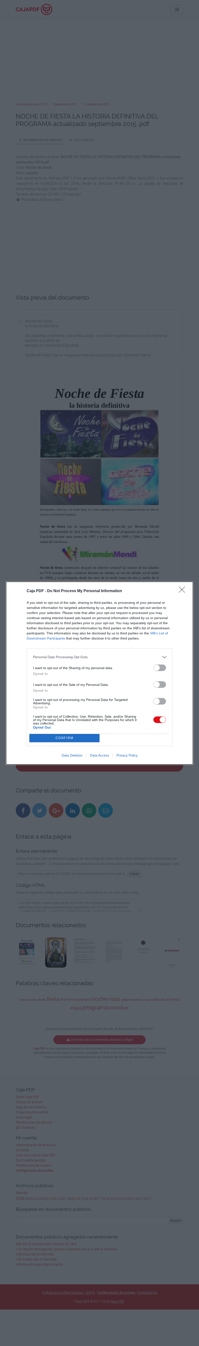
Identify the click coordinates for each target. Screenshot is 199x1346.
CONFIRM (65, 738)
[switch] (159, 668)
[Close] (183, 591)
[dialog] (99, 673)
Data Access (99, 755)
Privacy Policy (127, 755)
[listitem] (99, 657)
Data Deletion (72, 755)
